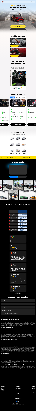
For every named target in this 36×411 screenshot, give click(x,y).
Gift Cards (18, 393)
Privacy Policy (33, 392)
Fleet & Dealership (18, 392)
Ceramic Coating (18, 389)
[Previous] (23, 128)
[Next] (25, 128)
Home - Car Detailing (18, 388)
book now (11, 366)
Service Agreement (33, 389)
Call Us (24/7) (33, 388)
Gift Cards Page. (7, 356)
